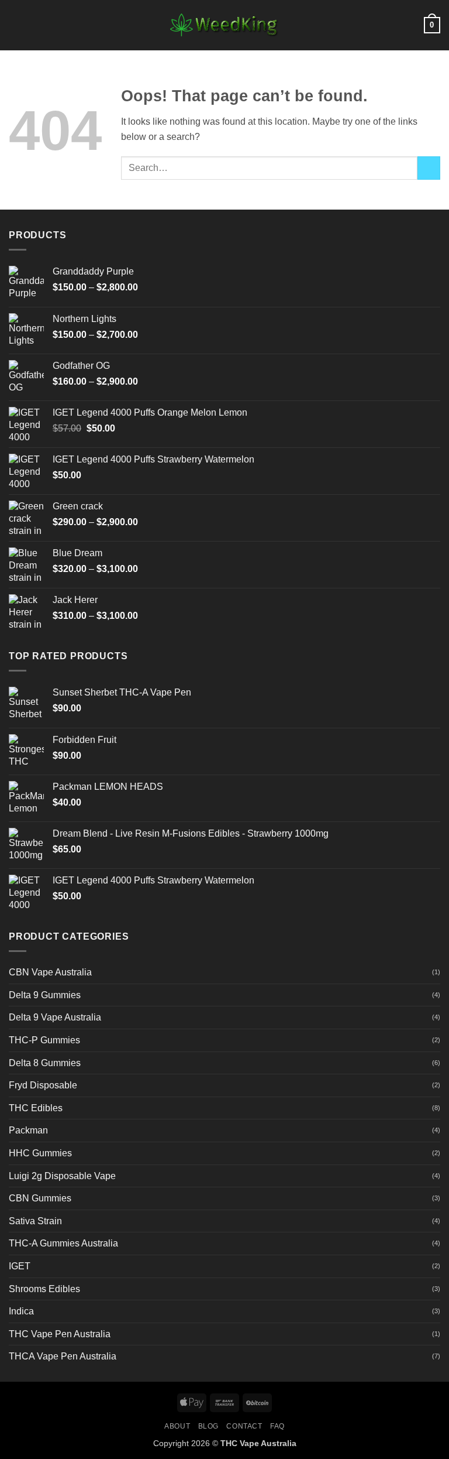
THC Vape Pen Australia (59, 1334)
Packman (28, 1130)
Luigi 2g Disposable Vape (62, 1176)
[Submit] (428, 167)
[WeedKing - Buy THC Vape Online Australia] (224, 25)
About (177, 1426)
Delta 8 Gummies (45, 1063)
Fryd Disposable (43, 1085)
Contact (244, 1426)
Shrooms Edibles (44, 1289)
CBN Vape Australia (50, 972)
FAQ (277, 1426)
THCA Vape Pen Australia (62, 1356)
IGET (19, 1266)
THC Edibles (36, 1108)
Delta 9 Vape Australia (55, 1017)
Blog (208, 1426)
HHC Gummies (40, 1153)
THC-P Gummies (44, 1040)
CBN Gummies (40, 1198)
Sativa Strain (35, 1221)
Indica (21, 1311)
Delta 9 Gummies (45, 995)
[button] (16, 25)
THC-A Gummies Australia (63, 1243)
